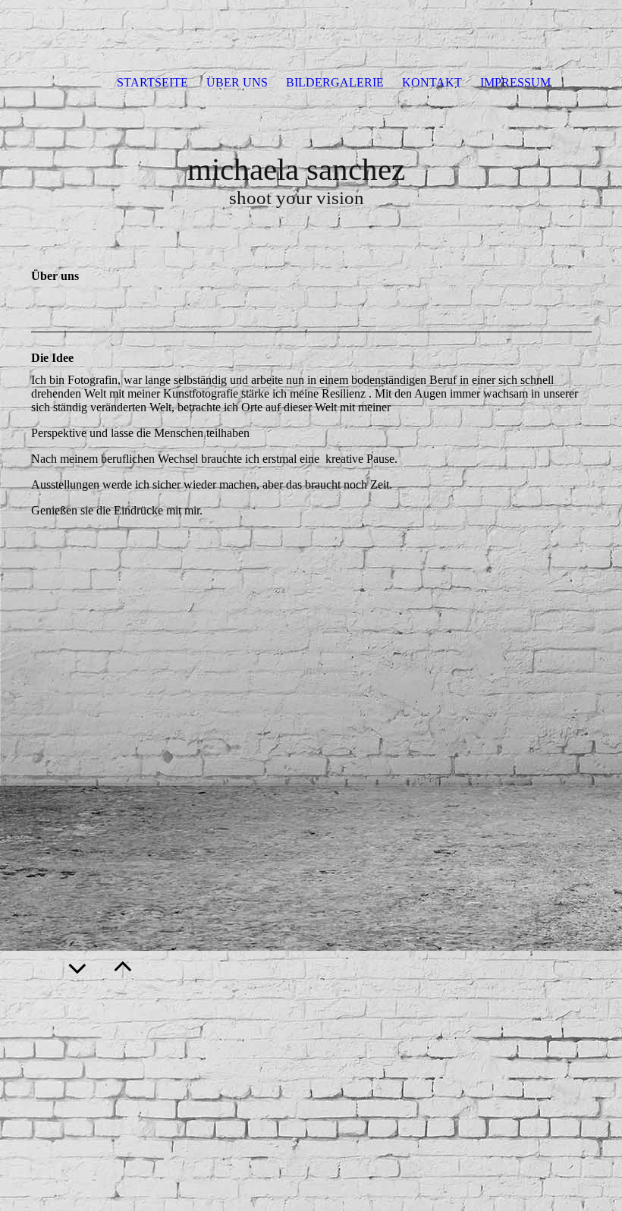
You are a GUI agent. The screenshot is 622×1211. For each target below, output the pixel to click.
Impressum (515, 82)
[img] (311, 30)
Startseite (152, 82)
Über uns (237, 82)
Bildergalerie (335, 82)
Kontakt (432, 82)
